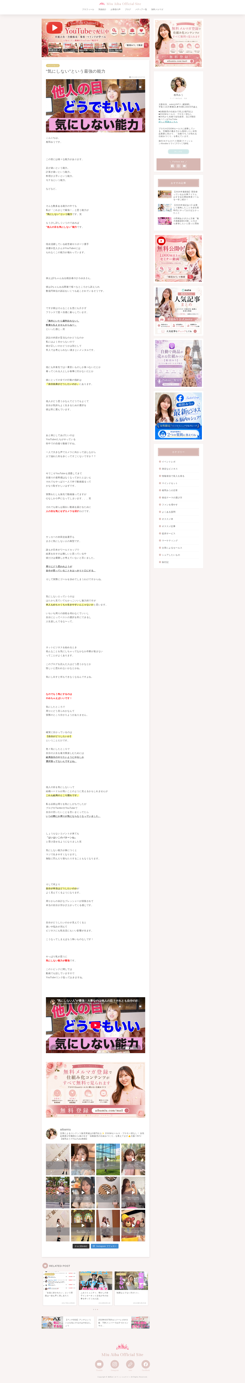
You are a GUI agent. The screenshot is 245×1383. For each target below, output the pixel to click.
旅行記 (165, 562)
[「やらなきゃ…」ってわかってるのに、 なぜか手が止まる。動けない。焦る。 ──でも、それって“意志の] (108, 1192)
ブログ (128, 9)
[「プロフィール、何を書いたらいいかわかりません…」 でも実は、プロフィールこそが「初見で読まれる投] (83, 1159)
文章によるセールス (172, 548)
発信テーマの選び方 (172, 497)
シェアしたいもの (171, 555)
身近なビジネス (170, 469)
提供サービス (169, 533)
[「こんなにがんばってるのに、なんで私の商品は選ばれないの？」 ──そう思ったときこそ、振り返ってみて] (58, 1159)
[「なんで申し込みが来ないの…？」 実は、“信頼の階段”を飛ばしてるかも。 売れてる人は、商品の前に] (58, 1225)
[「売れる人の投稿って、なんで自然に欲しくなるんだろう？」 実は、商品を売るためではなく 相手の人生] (83, 1192)
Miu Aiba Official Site (124, 4)
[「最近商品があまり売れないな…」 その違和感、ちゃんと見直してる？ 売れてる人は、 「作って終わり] (133, 1225)
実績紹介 (102, 9)
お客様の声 (116, 9)
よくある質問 (169, 512)
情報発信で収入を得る (173, 476)
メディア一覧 (141, 9)
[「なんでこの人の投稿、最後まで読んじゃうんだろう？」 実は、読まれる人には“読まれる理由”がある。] (133, 1159)
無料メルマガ (157, 9)
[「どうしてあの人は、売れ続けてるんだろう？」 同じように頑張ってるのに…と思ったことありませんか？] (58, 1192)
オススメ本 (167, 519)
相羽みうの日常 (170, 490)
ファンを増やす (170, 504)
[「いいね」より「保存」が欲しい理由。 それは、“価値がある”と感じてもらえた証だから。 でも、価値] (133, 1192)
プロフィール (88, 9)
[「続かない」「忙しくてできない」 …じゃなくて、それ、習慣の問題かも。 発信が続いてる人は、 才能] (83, 1225)
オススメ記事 (169, 526)
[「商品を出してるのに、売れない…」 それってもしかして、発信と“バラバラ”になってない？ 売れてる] (108, 1225)
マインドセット (52, 65)
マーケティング (170, 540)
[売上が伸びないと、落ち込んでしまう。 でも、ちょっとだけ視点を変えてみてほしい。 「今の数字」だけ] (108, 1159)
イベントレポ (169, 461)
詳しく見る (178, 151)
